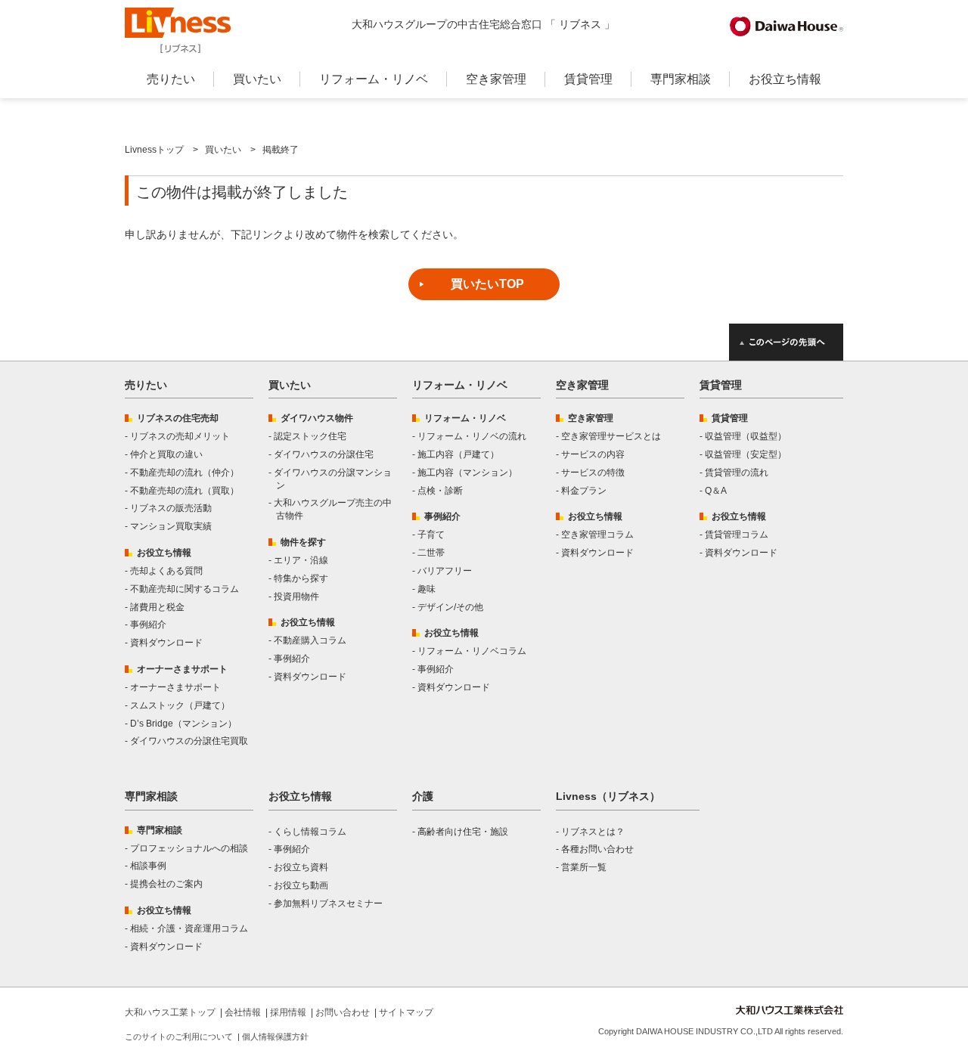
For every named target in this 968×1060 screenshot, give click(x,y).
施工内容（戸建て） (458, 454)
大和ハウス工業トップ (170, 1012)
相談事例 (148, 865)
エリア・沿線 (301, 560)
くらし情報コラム (310, 831)
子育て (431, 534)
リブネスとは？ (593, 831)
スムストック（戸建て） (180, 705)
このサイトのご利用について (179, 1036)
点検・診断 (440, 490)
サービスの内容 (593, 454)
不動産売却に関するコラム (184, 589)
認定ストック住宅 (310, 436)
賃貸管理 (588, 79)
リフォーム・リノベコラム (471, 651)
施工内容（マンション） (467, 472)
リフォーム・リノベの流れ (471, 436)
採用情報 (288, 1012)
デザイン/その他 (450, 607)
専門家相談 (680, 79)
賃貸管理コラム (736, 534)
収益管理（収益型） (745, 436)
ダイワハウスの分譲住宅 (324, 454)
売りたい (171, 79)
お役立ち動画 (301, 885)
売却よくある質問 (166, 571)
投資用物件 (296, 596)
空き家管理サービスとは (611, 436)
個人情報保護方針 (275, 1036)
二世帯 (431, 552)
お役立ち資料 (301, 867)
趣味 (426, 589)
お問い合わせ (342, 1012)
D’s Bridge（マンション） (183, 723)
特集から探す (301, 578)
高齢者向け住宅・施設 (462, 831)
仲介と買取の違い (166, 454)
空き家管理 (496, 79)
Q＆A (716, 490)
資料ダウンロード (166, 642)
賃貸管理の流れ (736, 472)
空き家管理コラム (597, 534)
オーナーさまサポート (175, 687)
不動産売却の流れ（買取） (184, 490)
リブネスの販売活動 (171, 508)
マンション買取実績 (171, 526)
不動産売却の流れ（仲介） (184, 472)
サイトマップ (406, 1012)
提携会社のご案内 (166, 884)
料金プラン (584, 490)
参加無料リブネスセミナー (328, 903)
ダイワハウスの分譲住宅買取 (189, 741)
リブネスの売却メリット (180, 436)
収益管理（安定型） (745, 454)
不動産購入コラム (310, 640)
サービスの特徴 (593, 472)
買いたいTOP (487, 283)
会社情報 (243, 1012)
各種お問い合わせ (597, 849)
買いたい (257, 79)
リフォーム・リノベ (373, 79)
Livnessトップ (154, 149)
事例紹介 (148, 624)
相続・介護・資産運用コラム (189, 928)
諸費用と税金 (157, 607)
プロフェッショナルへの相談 (189, 848)
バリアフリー (444, 571)
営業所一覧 (584, 867)
